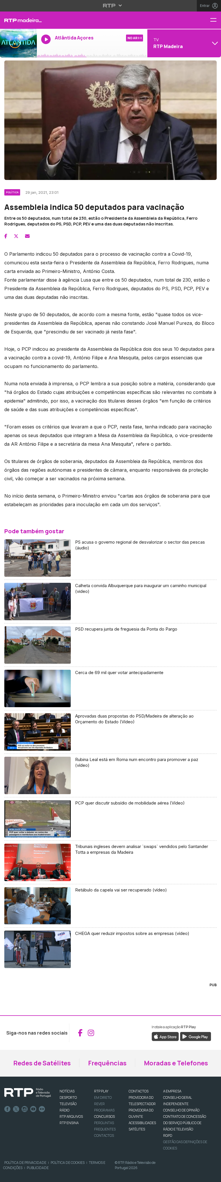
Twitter (16, 1109)
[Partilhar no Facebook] (5, 236)
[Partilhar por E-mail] (27, 236)
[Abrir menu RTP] (111, 5)
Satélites (137, 1129)
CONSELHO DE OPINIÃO (181, 1110)
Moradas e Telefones (176, 1063)
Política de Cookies (68, 1162)
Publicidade (38, 1167)
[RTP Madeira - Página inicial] (18, 20)
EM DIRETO (103, 1097)
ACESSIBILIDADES (142, 1122)
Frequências (107, 1063)
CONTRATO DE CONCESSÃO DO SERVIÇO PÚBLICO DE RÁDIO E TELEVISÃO (184, 1123)
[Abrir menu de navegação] (215, 20)
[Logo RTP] (27, 1092)
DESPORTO (68, 1097)
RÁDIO (64, 1110)
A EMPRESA (172, 1091)
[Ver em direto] (18, 43)
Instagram (25, 1109)
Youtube (33, 1109)
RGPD (167, 1135)
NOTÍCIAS (67, 1091)
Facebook (7, 1109)
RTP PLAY (101, 1091)
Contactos (104, 1135)
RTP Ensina (69, 1122)
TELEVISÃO (68, 1103)
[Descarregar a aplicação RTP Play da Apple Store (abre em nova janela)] (165, 1036)
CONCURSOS (104, 1116)
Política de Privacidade (25, 1162)
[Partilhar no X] (16, 236)
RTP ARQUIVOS (71, 1116)
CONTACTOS (138, 1091)
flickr (42, 1109)
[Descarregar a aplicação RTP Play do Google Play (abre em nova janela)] (195, 1036)
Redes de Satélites (42, 1063)
